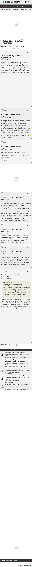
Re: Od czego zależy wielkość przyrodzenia (11, 115)
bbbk (2, 109)
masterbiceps (4, 270)
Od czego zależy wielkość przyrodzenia (11, 42)
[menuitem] (5, 6)
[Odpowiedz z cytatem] (27, 52)
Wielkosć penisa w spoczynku (15, 376)
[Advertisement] (16, 90)
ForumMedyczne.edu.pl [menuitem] (16, 2)
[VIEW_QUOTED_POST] (12, 282)
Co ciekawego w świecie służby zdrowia (17, 357)
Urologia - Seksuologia (12, 372)
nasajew (17, 370)
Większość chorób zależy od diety (16, 384)
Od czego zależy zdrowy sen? (15, 352)
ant (2, 50)
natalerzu (17, 377)
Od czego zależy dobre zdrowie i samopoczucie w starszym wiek (15, 361)
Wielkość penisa (10, 369)
